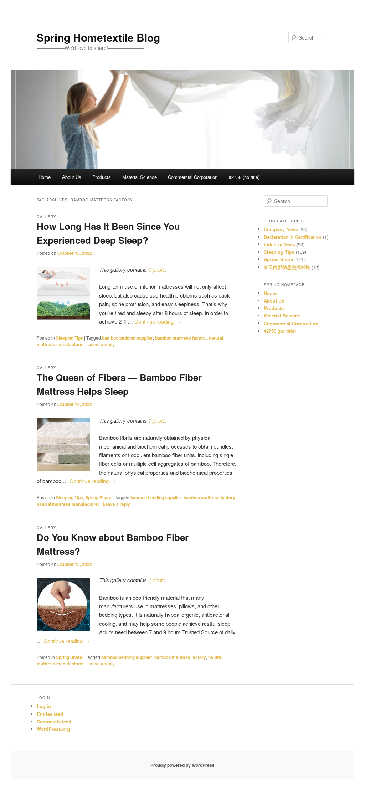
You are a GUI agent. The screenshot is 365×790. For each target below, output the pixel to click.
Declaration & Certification (293, 236)
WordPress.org (53, 729)
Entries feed (50, 714)
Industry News (279, 244)
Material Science (139, 177)
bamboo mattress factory (181, 338)
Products (101, 177)
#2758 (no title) (244, 177)
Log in (44, 706)
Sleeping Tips (69, 338)
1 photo (156, 269)
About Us (71, 177)
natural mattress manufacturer (68, 504)
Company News (281, 229)
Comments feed (54, 721)
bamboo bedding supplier (127, 338)
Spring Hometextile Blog (98, 37)
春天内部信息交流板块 (287, 267)
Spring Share (98, 497)
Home (44, 177)
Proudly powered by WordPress (182, 765)
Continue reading (157, 321)
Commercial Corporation (192, 177)
